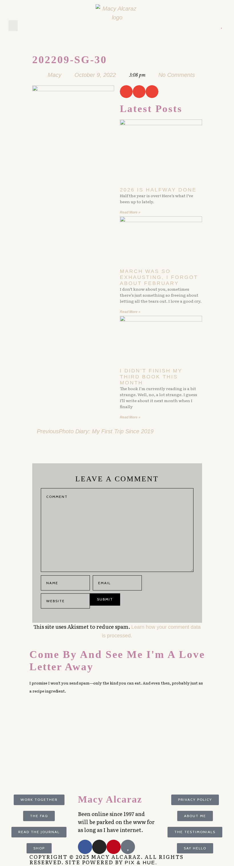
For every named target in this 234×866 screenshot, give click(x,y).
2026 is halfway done (158, 190)
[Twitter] (197, 26)
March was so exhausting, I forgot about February (159, 277)
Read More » (130, 212)
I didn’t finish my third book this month (151, 376)
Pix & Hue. (141, 862)
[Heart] (221, 26)
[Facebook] (85, 847)
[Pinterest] (205, 26)
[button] (13, 25)
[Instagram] (213, 26)
